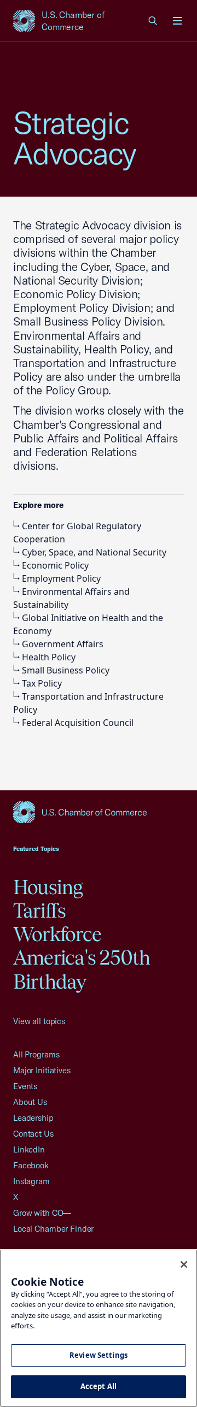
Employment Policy (61, 578)
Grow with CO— (42, 1213)
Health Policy (49, 657)
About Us (30, 1102)
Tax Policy (42, 683)
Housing (48, 887)
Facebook (31, 1165)
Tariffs (39, 910)
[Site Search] (153, 20)
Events (25, 1086)
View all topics (39, 1021)
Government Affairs (62, 644)
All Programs (36, 1054)
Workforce (57, 934)
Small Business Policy (65, 670)
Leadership (33, 1118)
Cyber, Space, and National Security (94, 552)
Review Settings (98, 1355)
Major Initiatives (42, 1070)
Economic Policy (55, 565)
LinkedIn (29, 1149)
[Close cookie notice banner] (184, 1264)
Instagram (31, 1181)
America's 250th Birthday (81, 969)
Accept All (98, 1386)
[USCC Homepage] (98, 812)
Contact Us (33, 1133)
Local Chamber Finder (53, 1228)
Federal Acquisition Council (78, 723)
